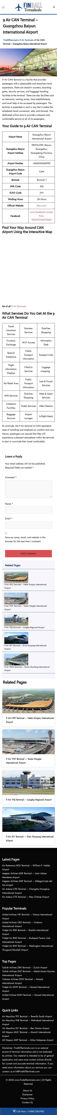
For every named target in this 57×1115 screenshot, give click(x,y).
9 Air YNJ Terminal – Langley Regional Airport (24, 627)
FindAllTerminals (11, 40)
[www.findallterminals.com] (28, 6)
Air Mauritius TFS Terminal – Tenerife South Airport (27, 1016)
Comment (11, 477)
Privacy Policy (27, 1098)
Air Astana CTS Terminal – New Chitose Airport (25, 897)
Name (9, 503)
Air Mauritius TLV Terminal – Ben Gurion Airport (25, 1028)
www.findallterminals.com (27, 1080)
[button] (54, 7)
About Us (27, 1090)
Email (9, 518)
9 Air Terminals (26, 40)
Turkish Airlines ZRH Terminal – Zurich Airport (24, 967)
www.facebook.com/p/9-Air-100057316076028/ (41, 216)
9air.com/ (41, 205)
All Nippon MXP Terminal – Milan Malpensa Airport (27, 1040)
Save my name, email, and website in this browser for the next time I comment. (25, 539)
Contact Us (27, 1102)
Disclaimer (27, 1094)
